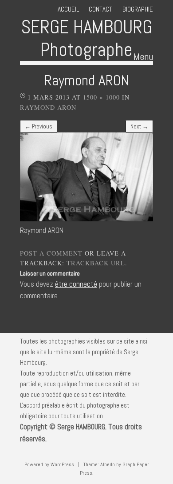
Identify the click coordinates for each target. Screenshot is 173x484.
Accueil (68, 9)
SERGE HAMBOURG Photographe (86, 38)
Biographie (137, 9)
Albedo (107, 464)
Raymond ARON (48, 107)
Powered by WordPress (49, 464)
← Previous (38, 126)
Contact (100, 9)
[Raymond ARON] (86, 219)
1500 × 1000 (101, 97)
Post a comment (51, 253)
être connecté (76, 284)
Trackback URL (96, 263)
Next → (139, 126)
